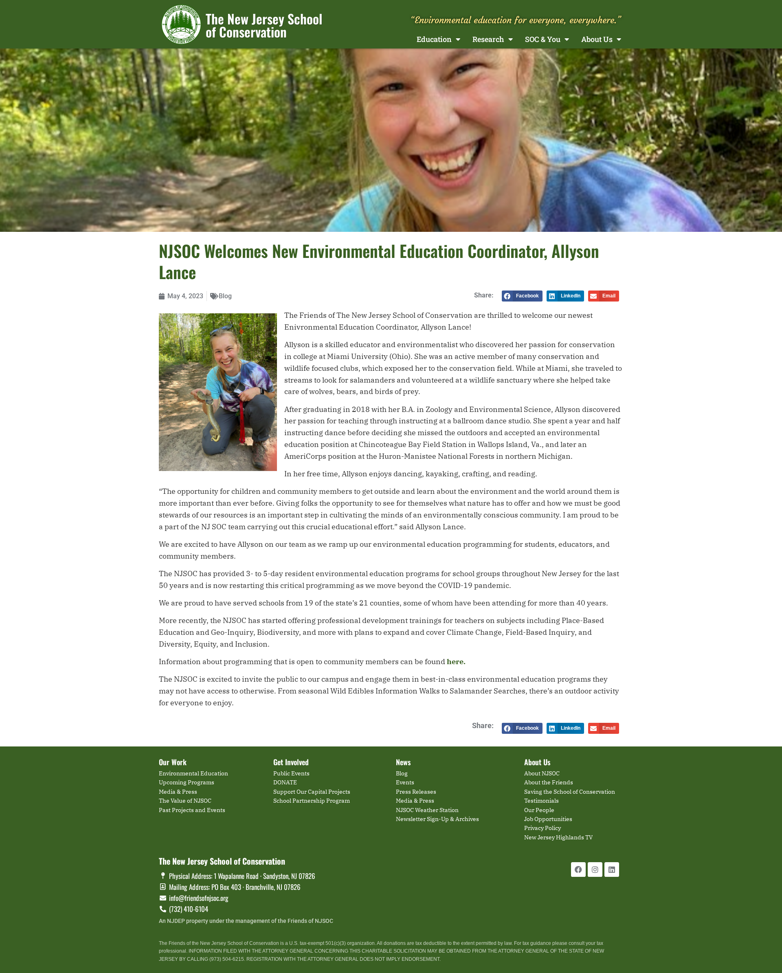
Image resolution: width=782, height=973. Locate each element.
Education (434, 39)
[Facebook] (578, 869)
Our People (539, 810)
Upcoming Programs (186, 782)
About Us (597, 39)
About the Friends (548, 782)
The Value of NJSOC (185, 800)
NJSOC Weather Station (427, 810)
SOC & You (542, 39)
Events (405, 782)
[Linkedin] (611, 869)
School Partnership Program (311, 800)
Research (488, 39)
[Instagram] (595, 869)
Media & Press (178, 791)
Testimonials (541, 800)
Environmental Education (193, 773)
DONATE (285, 782)
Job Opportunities (548, 819)
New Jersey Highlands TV (558, 837)
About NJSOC (542, 773)
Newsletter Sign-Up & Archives (437, 819)
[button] (522, 296)
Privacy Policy (542, 828)
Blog (225, 296)
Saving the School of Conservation (569, 791)
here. (456, 661)
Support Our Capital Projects (311, 791)
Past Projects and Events (192, 810)
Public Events (291, 773)
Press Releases (416, 791)
